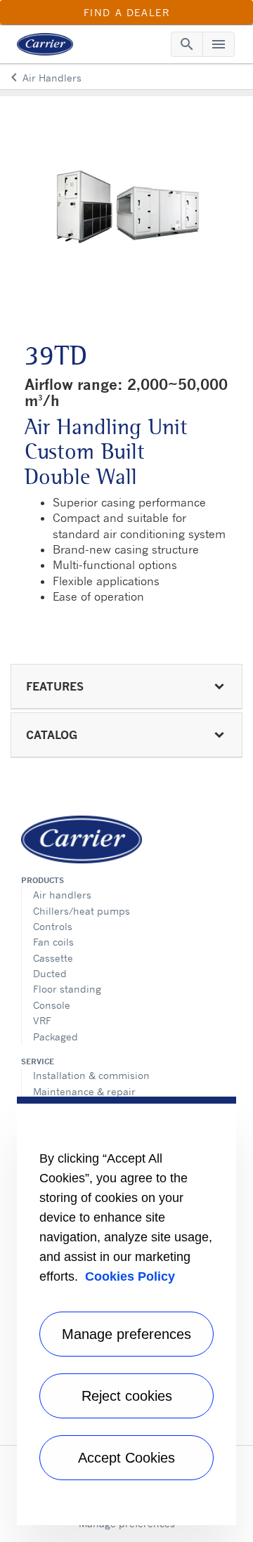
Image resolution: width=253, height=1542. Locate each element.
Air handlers (62, 895)
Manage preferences (126, 1334)
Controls (52, 926)
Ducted (50, 973)
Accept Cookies (126, 1457)
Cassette (53, 958)
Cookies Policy (130, 1276)
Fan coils (53, 942)
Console (51, 1005)
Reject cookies (127, 1396)
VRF (42, 1020)
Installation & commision (91, 1075)
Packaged (55, 1037)
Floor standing (67, 989)
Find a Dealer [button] (127, 12)
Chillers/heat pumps (81, 911)
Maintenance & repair (84, 1091)
